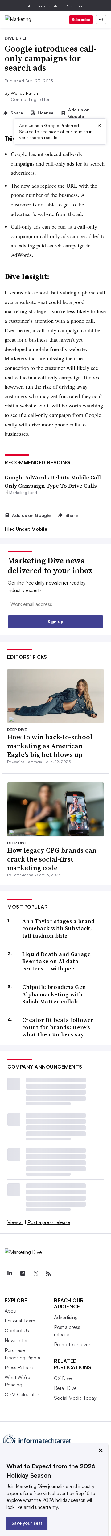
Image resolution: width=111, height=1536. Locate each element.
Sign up (55, 621)
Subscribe (81, 19)
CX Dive (63, 1378)
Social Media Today (75, 1398)
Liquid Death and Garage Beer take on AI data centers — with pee (56, 961)
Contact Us (17, 1330)
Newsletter (16, 1340)
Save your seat (27, 1523)
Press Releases (21, 1367)
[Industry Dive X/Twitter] (35, 1273)
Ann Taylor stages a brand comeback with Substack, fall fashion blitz (58, 928)
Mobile (39, 529)
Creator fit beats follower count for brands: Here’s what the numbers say (58, 1027)
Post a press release (48, 1222)
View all (15, 1222)
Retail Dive (65, 1388)
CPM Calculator (22, 1394)
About (11, 1311)
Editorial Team (20, 1321)
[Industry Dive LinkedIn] (9, 1273)
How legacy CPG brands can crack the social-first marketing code (52, 859)
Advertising (66, 1317)
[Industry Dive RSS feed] (48, 1273)
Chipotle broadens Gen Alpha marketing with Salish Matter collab (54, 994)
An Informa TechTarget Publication (55, 6)
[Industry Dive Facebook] (22, 1273)
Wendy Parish (24, 93)
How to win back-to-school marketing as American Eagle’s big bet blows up (49, 745)
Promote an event (73, 1344)
